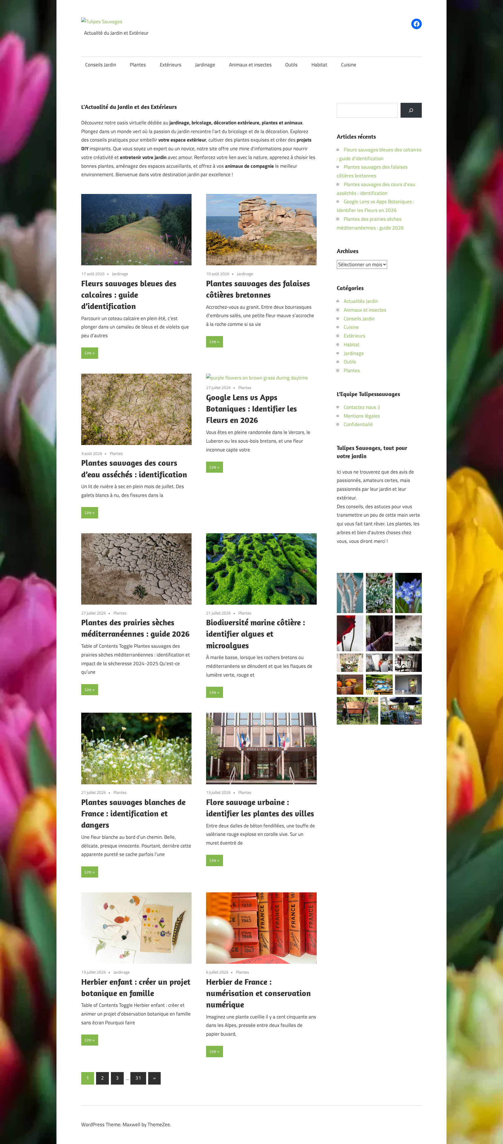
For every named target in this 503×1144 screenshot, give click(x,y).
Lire (88, 352)
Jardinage (205, 64)
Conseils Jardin (100, 64)
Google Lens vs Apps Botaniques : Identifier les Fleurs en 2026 (251, 408)
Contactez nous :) (362, 407)
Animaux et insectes (250, 64)
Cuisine (348, 64)
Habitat (319, 64)
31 (138, 1078)
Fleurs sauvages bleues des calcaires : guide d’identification (128, 294)
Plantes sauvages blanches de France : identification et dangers (133, 813)
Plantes (138, 64)
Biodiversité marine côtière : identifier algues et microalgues (255, 633)
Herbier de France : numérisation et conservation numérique (258, 993)
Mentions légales (362, 416)
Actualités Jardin (361, 301)
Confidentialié (358, 424)
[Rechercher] (411, 110)
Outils (291, 64)
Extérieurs (170, 64)
